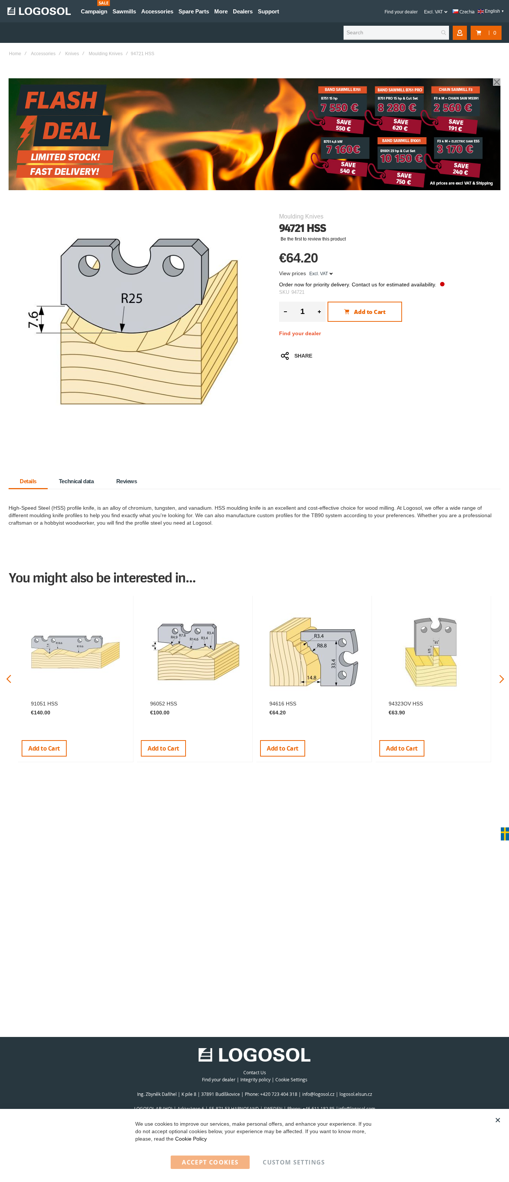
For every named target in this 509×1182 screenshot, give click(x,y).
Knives (72, 53)
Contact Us (254, 1072)
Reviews (126, 481)
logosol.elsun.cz (355, 1094)
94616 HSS (282, 704)
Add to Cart (44, 748)
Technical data (76, 481)
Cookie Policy (191, 1139)
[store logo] (39, 11)
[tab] (28, 481)
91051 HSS (44, 704)
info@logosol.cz (318, 1094)
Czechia (466, 12)
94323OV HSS (406, 704)
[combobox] (396, 33)
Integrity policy (255, 1079)
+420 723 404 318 (278, 1094)
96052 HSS (163, 704)
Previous (8, 679)
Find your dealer (401, 12)
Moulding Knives (106, 53)
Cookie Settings (291, 1079)
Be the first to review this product (313, 239)
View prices (292, 273)
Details (28, 481)
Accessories (43, 53)
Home (15, 53)
